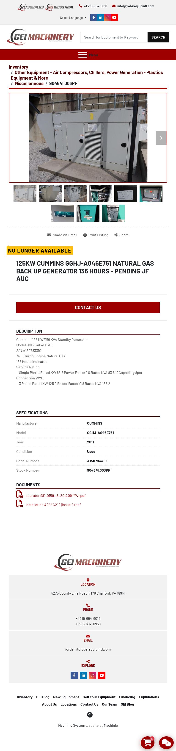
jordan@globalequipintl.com (88, 649)
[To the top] (90, 715)
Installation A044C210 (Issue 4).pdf (53, 504)
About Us (49, 704)
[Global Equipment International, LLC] (88, 562)
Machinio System (71, 725)
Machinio (111, 725)
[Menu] (82, 54)
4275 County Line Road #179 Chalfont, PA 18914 (88, 593)
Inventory (25, 697)
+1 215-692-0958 (88, 624)
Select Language (71, 17)
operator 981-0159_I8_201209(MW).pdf (55, 495)
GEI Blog (43, 697)
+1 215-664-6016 (95, 6)
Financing (127, 697)
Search (158, 37)
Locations (68, 704)
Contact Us (88, 307)
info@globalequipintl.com (135, 6)
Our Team (109, 704)
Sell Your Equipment (99, 697)
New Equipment (66, 697)
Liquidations (149, 697)
